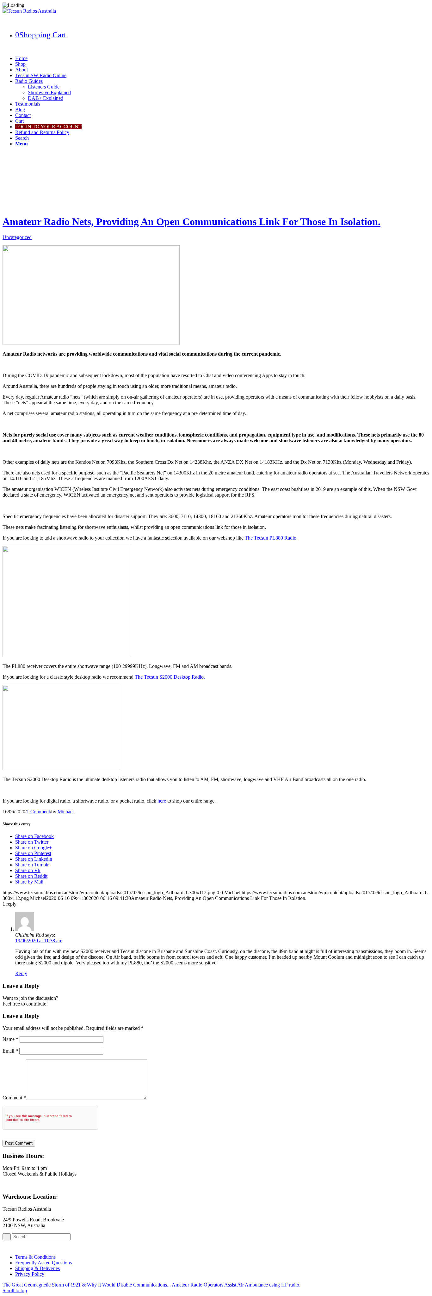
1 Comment (38, 811)
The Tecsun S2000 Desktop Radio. (170, 677)
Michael (66, 811)
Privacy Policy (29, 1274)
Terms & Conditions (35, 1257)
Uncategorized (17, 237)
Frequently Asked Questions (43, 1262)
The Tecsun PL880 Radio (271, 538)
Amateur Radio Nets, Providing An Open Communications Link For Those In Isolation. (191, 221)
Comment (14, 1097)
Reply (21, 973)
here (161, 801)
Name (10, 1039)
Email (10, 1051)
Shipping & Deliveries (37, 1268)
